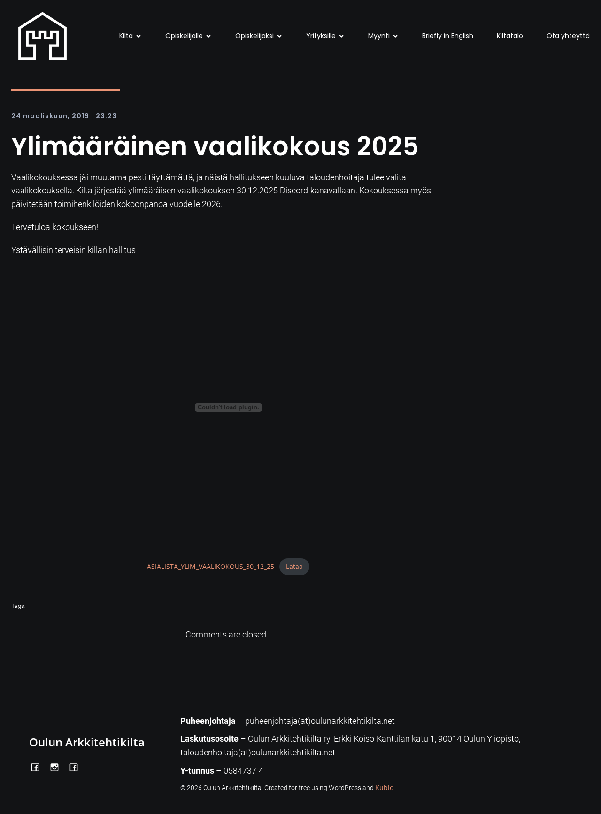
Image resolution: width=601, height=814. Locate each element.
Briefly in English (447, 35)
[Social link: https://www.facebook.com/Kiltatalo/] (77, 766)
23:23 (106, 116)
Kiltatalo (510, 35)
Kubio (384, 787)
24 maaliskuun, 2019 (50, 116)
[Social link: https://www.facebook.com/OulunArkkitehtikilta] (38, 766)
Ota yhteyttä (568, 35)
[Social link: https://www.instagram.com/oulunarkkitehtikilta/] (58, 766)
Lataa (294, 566)
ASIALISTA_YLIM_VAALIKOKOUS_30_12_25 (210, 566)
